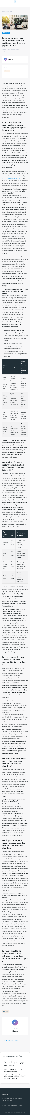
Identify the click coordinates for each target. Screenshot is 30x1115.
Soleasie (5, 1094)
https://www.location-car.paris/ (12, 178)
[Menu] (15, 5)
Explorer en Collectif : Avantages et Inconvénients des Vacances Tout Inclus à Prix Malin (14, 1063)
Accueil (4, 11)
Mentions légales (12, 1105)
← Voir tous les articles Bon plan (11, 1041)
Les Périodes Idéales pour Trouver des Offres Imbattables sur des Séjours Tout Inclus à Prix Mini (15, 1076)
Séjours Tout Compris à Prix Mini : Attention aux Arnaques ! (14, 1070)
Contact (21, 1105)
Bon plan (9, 11)
